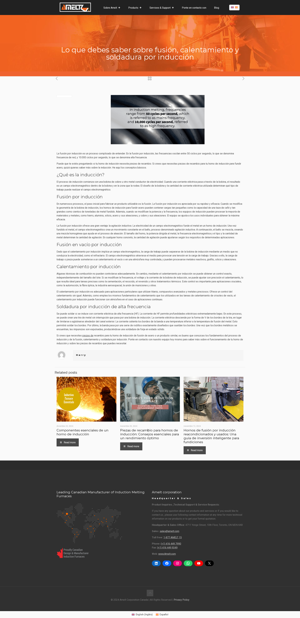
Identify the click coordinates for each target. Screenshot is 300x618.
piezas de (87, 335)
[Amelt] (75, 7)
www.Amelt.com (167, 553)
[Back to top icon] (150, 593)
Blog (216, 7)
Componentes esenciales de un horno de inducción (82, 432)
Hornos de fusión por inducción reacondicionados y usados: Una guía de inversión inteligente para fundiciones (211, 436)
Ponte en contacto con (194, 7)
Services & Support (160, 7)
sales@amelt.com (169, 531)
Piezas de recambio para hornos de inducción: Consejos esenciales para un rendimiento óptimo (149, 434)
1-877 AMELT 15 (172, 537)
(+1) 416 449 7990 (171, 543)
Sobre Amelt (110, 7)
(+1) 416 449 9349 (167, 547)
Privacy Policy (181, 599)
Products (133, 7)
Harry (81, 355)
